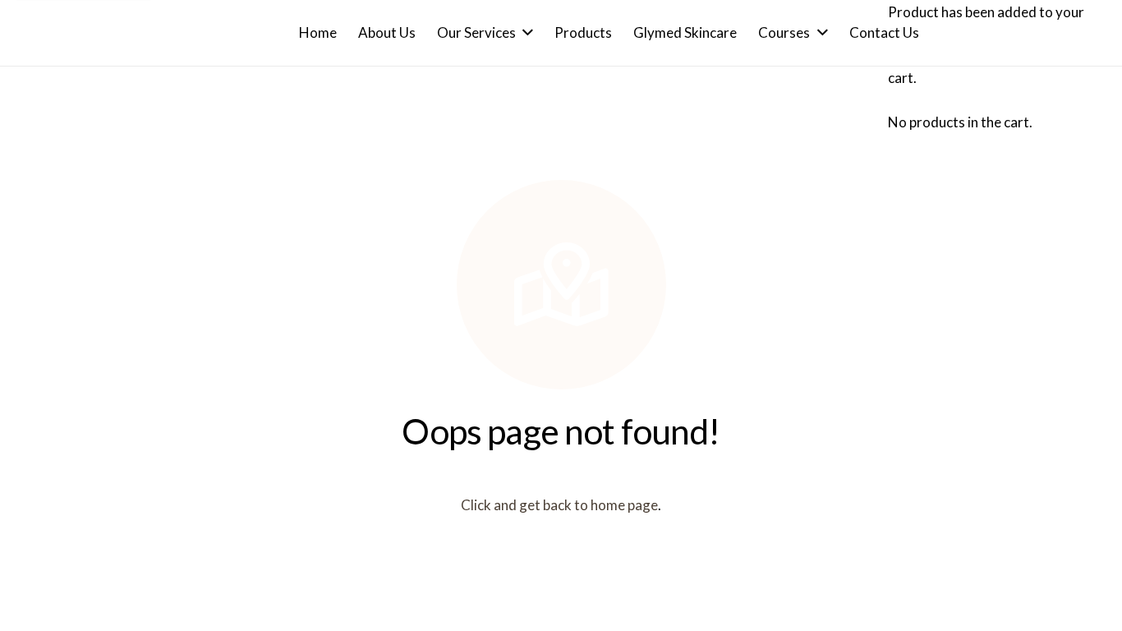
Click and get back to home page (559, 505)
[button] (524, 33)
